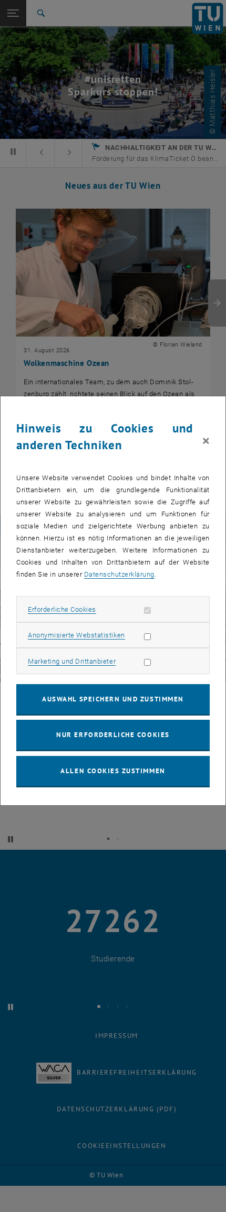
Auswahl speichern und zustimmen (112, 699)
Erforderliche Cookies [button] (62, 609)
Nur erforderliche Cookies (112, 734)
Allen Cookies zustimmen (112, 770)
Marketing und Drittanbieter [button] (72, 661)
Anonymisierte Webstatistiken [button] (76, 635)
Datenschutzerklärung (119, 574)
